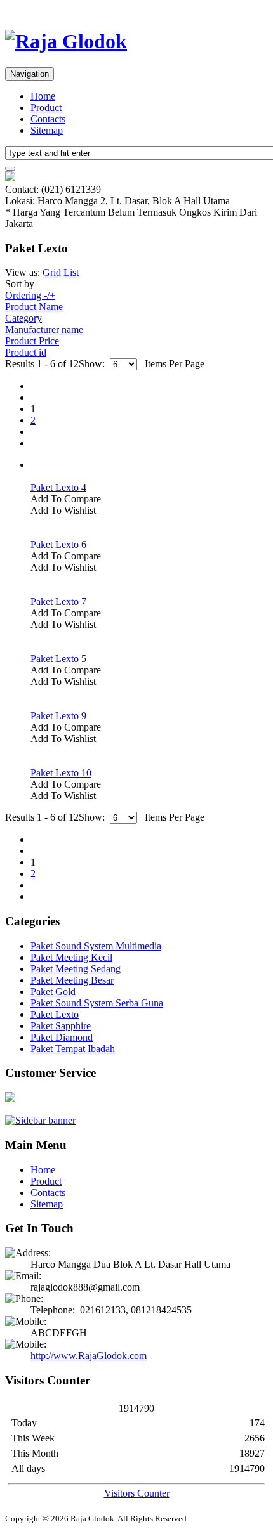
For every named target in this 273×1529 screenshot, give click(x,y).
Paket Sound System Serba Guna (96, 1003)
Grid (52, 272)
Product (46, 107)
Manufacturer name (44, 329)
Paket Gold (53, 991)
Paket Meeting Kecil (71, 957)
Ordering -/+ (30, 295)
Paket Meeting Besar (72, 980)
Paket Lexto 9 (58, 715)
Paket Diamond (61, 1037)
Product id (25, 352)
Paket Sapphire (60, 1025)
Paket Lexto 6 (58, 544)
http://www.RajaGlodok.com (88, 1355)
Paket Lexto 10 (60, 772)
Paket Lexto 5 (58, 658)
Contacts (47, 119)
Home (42, 96)
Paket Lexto (54, 1014)
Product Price (32, 340)
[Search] (10, 169)
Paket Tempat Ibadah (72, 1048)
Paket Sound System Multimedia (95, 945)
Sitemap (46, 130)
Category (23, 318)
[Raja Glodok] (66, 41)
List (71, 272)
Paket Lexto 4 (58, 487)
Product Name (34, 306)
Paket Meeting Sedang (75, 968)
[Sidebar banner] (40, 1120)
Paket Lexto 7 (58, 601)
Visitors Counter (137, 1493)
